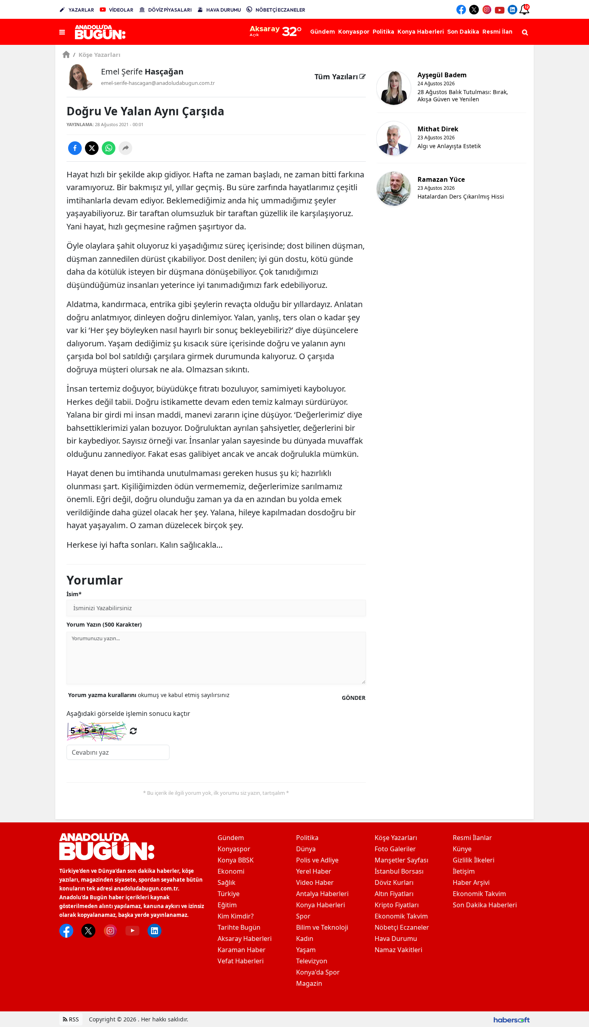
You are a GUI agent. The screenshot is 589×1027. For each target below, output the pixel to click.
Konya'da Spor (318, 972)
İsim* (74, 594)
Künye (462, 848)
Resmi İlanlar (472, 837)
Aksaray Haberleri (245, 938)
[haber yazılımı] (512, 1019)
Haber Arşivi (471, 882)
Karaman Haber (242, 949)
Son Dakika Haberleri (485, 904)
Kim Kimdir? (236, 916)
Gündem (231, 837)
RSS (73, 1019)
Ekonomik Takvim (401, 916)
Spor (303, 916)
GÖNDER (353, 697)
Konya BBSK (236, 860)
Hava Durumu (396, 938)
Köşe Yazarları (97, 54)
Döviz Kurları (394, 882)
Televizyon (311, 961)
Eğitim (227, 904)
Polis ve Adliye (317, 860)
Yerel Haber (313, 871)
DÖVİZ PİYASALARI (170, 10)
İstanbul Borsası (399, 871)
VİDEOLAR (121, 10)
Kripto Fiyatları (397, 904)
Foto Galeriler (395, 848)
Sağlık (227, 882)
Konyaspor (234, 848)
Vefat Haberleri (241, 961)
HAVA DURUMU (223, 10)
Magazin (309, 983)
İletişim (464, 871)
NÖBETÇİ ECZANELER (280, 10)
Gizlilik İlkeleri (473, 860)
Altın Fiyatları (394, 893)
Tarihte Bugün (239, 927)
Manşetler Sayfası (401, 860)
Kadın (304, 938)
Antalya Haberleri (322, 893)
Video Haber (315, 882)
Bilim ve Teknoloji (322, 927)
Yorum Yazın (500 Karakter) (104, 624)
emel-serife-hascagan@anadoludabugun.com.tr (158, 82)
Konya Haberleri (320, 904)
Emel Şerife (142, 71)
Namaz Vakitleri (398, 949)
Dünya (306, 848)
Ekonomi (231, 871)
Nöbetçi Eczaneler (402, 927)
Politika (307, 837)
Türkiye (229, 893)
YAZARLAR (81, 10)
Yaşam (306, 949)
